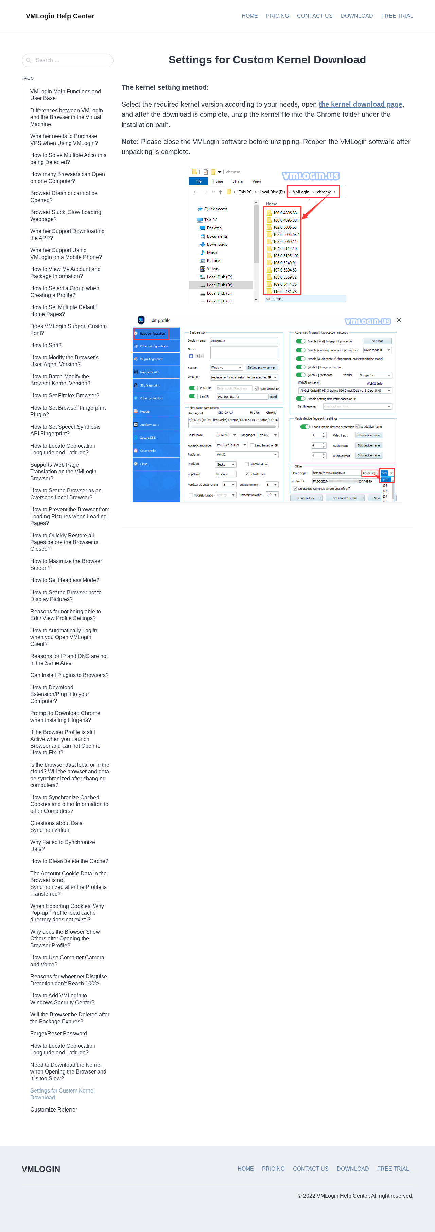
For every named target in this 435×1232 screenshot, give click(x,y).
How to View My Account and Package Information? (65, 272)
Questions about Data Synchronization (56, 826)
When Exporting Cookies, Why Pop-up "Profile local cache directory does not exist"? (67, 912)
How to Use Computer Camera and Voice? (67, 961)
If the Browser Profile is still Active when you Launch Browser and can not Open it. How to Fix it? (65, 742)
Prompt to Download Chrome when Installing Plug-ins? (65, 716)
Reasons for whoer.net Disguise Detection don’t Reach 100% (68, 980)
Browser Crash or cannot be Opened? (64, 196)
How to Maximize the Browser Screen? (66, 564)
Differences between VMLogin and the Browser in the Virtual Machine (66, 117)
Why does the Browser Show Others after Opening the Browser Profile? (65, 938)
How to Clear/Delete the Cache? (69, 861)
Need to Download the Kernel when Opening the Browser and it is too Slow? (68, 1071)
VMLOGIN (41, 1169)
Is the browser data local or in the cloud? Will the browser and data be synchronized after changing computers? (69, 775)
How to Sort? (46, 345)
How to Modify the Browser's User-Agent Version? (64, 361)
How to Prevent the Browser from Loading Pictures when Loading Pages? (69, 516)
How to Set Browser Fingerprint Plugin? (68, 411)
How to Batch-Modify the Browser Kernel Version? (60, 380)
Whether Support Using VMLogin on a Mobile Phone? (66, 253)
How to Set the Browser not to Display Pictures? (66, 596)
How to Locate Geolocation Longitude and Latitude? (62, 449)
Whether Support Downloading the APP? (67, 234)
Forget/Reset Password (58, 1034)
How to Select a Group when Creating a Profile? (64, 291)
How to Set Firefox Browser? (64, 395)
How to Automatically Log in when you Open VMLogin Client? (63, 637)
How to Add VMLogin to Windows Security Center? (62, 999)
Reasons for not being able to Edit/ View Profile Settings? (65, 615)
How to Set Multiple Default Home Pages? (63, 310)
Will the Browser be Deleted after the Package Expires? (69, 1018)
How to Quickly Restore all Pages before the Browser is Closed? (64, 542)
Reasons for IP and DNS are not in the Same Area (69, 659)
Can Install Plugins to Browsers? (69, 675)
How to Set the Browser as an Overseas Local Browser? (66, 494)
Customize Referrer (53, 1110)
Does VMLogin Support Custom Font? (68, 329)
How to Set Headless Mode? (64, 580)
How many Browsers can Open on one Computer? (67, 177)
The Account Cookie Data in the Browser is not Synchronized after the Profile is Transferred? (68, 884)
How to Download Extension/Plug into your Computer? (59, 694)
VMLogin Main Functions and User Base (65, 95)
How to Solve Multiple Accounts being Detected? (68, 158)
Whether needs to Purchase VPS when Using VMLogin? (64, 139)
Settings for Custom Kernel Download (62, 1094)
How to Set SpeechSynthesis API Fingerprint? (65, 430)
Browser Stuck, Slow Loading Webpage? (65, 215)
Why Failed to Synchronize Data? (62, 845)
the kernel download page (360, 104)
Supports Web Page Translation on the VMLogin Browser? (63, 471)
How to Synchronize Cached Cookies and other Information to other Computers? (69, 804)
